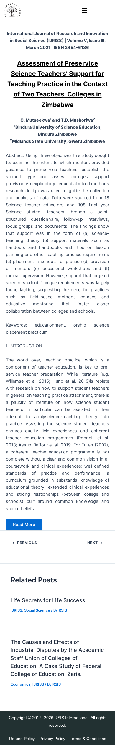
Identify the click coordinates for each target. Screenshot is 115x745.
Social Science (37, 610)
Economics (20, 684)
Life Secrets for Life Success (48, 600)
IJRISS (16, 610)
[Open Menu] (85, 11)
